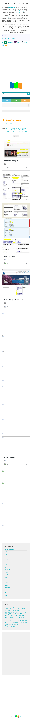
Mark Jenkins (9, 131)
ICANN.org (21, 11)
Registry (6, 585)
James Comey (17, 616)
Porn (6, 580)
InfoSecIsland (8, 569)
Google (9, 129)
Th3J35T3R (21, 622)
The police (8, 17)
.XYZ (5, 607)
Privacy (6, 582)
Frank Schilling (21, 610)
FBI (16, 610)
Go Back (16, 136)
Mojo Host (15, 131)
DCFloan (24, 128)
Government (7, 557)
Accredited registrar (11, 111)
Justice (16, 100)
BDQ (20, 716)
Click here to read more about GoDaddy (16, 201)
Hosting (6, 559)
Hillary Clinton (9, 614)
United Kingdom (12, 624)
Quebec (19, 621)
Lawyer (16, 617)
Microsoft (7, 619)
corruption (24, 609)
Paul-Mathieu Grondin (9, 620)
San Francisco (8, 622)
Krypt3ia (7, 575)
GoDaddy (19, 612)
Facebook (4, 129)
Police (15, 620)
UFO (6, 593)
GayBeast (9, 612)
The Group (16, 98)
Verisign (4, 133)
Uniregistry (7, 624)
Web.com (13, 626)
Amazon (18, 607)
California (22, 607)
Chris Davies (12, 128)
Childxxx (7, 128)
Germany (13, 612)
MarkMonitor (21, 617)
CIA (10, 609)
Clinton (6, 551)
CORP (6, 554)
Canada (7, 609)
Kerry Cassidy (7, 617)
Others (25, 100)
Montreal (17, 619)
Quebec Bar (24, 620)
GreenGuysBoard (15, 129)
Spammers (7, 587)
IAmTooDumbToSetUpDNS (11, 562)
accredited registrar (12, 607)
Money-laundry (12, 619)
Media (6, 577)
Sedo (13, 622)
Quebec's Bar (17, 12)
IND (5, 567)
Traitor (26, 622)
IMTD (21, 129)
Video (6, 595)
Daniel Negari (8, 610)
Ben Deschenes (11, 7)
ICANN (6, 100)
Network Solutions (23, 619)
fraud (6, 612)
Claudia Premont (15, 608)
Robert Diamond (23, 131)
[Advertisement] (16, 64)
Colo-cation (18, 128)
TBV (6, 590)
